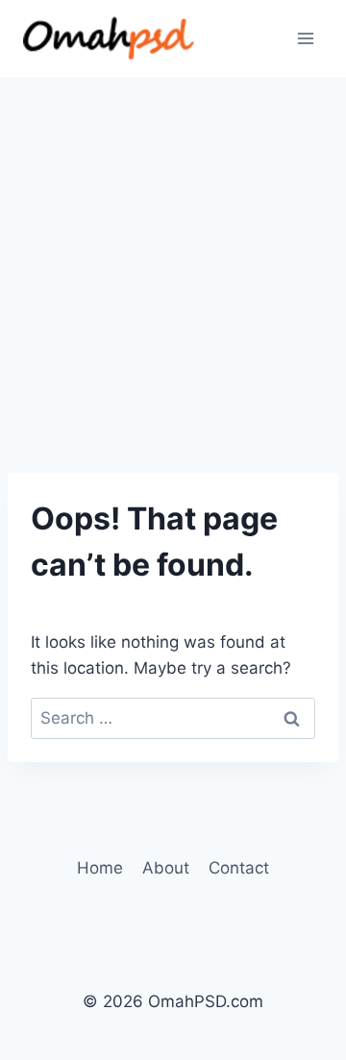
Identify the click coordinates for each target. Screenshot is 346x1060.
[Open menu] (305, 38)
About (165, 867)
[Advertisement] (173, 259)
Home (100, 867)
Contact (239, 867)
